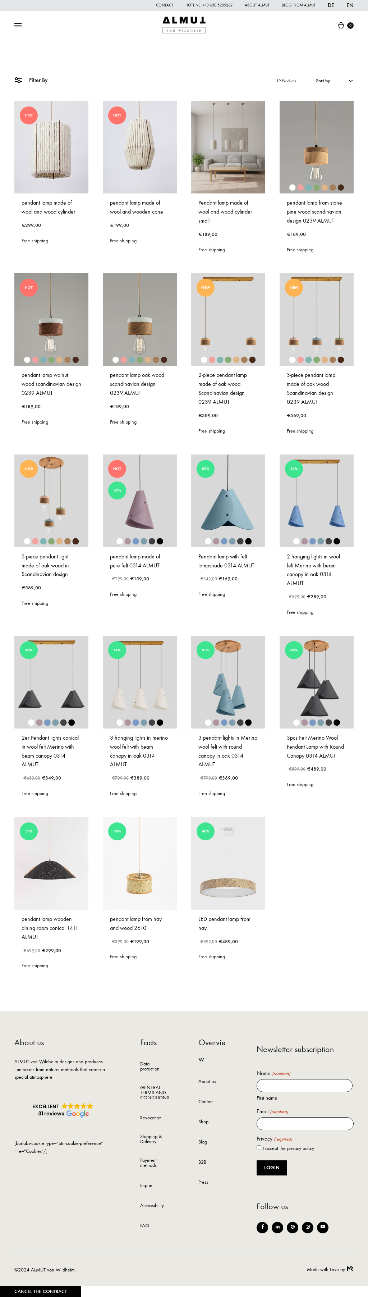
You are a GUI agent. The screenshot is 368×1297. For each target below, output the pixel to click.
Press (203, 1182)
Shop (203, 1122)
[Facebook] (262, 1227)
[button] (62, 1110)
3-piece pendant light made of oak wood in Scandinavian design (45, 565)
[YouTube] (322, 1227)
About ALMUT (257, 5)
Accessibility (152, 1206)
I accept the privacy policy (288, 1148)
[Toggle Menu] (18, 25)
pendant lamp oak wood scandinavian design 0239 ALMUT (137, 383)
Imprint (146, 1185)
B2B (202, 1162)
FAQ (144, 1226)
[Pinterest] (292, 1227)
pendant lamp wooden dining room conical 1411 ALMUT (50, 927)
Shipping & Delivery (151, 1139)
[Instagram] (307, 1227)
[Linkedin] (277, 1227)
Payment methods (148, 1163)
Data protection (150, 1066)
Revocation (151, 1118)
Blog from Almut (299, 5)
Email (272, 1111)
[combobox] (335, 80)
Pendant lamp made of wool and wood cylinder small (225, 211)
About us (207, 1081)
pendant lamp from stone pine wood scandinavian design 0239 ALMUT (314, 211)
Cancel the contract (40, 1291)
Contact (164, 5)
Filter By (38, 80)
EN (350, 5)
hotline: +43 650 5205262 (209, 5)
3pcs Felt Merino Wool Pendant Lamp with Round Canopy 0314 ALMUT (315, 746)
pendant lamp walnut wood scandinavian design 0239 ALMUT (51, 383)
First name (267, 1098)
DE (331, 5)
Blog (202, 1142)
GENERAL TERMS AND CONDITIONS (154, 1093)
